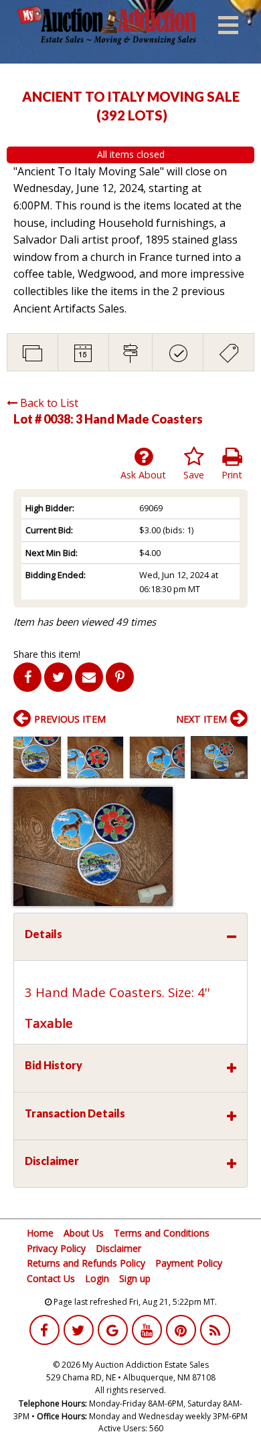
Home (40, 1233)
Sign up (135, 1278)
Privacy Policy (56, 1248)
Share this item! (46, 654)
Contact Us (51, 1278)
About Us (84, 1233)
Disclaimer (118, 1248)
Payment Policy (188, 1263)
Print (232, 474)
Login (97, 1278)
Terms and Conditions (161, 1233)
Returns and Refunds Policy (86, 1263)
